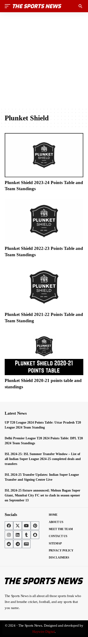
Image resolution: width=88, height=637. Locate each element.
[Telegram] (17, 544)
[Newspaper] (26, 544)
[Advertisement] (44, 60)
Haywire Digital (43, 631)
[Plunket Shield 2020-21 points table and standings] (44, 353)
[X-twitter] (17, 525)
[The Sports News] (37, 6)
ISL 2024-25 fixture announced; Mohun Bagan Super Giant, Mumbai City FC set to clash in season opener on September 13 (42, 495)
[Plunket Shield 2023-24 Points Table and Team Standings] (44, 155)
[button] (9, 6)
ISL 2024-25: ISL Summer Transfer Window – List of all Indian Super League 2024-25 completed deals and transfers (43, 459)
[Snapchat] (35, 535)
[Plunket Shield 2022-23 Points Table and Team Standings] (44, 221)
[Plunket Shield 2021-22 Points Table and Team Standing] (44, 287)
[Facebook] (9, 525)
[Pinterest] (35, 525)
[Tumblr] (26, 535)
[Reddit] (9, 544)
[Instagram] (9, 535)
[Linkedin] (17, 535)
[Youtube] (26, 525)
